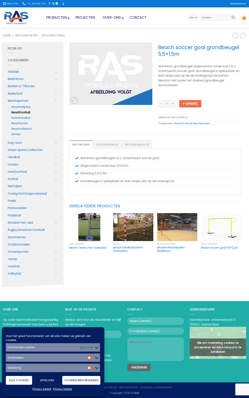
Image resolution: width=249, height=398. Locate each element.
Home (7, 35)
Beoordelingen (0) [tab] (137, 144)
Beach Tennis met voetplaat (88, 248)
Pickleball (14, 215)
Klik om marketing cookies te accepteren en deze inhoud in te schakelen (217, 347)
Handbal (14, 157)
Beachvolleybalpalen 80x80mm (171, 249)
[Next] (241, 237)
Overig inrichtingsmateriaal (27, 193)
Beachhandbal (20, 118)
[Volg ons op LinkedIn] (57, 4)
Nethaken (15, 186)
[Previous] (69, 237)
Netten (16, 134)
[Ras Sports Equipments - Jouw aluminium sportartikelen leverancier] (20, 17)
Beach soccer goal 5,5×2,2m (219, 248)
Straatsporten (18, 252)
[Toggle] (55, 71)
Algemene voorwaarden (156, 387)
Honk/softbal (17, 172)
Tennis (12, 259)
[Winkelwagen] (244, 17)
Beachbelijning (20, 107)
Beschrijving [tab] (80, 144)
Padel (12, 201)
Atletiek (13, 72)
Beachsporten (27, 35)
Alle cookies (19, 380)
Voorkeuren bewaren (81, 380)
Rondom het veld (20, 223)
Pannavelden (17, 208)
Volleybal (14, 273)
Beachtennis (19, 123)
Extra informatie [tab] (107, 144)
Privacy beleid (41, 389)
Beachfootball (53, 35)
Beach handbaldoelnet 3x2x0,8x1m (128, 249)
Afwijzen (47, 380)
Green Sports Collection (25, 150)
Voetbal (13, 266)
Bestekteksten (238, 3)
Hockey (13, 164)
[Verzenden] (233, 17)
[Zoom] (74, 100)
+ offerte (190, 104)
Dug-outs (15, 143)
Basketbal (15, 93)
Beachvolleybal (21, 129)
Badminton (16, 79)
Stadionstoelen (19, 244)
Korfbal (13, 179)
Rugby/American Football (26, 230)
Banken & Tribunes (21, 86)
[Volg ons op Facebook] (49, 4)
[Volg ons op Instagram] (53, 4)
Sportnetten (17, 237)
